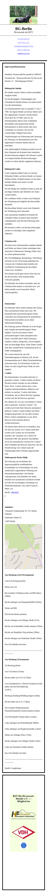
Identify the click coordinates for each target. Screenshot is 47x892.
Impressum (23, 54)
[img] (23, 15)
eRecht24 (15, 492)
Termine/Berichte (23, 46)
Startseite (23, 39)
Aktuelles (23, 43)
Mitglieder (23, 50)
